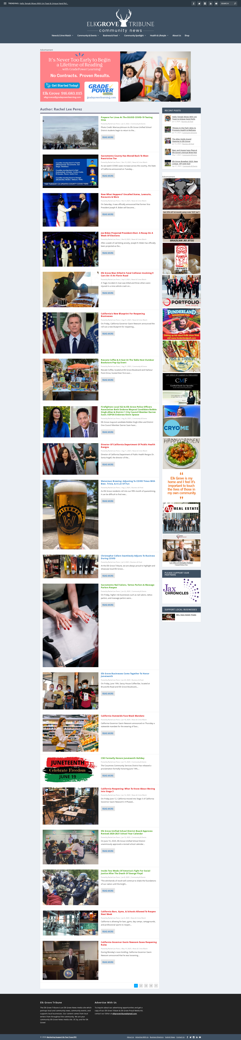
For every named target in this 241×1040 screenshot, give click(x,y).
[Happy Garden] (181, 468)
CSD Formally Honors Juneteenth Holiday (122, 758)
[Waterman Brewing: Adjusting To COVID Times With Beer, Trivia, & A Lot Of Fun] (70, 514)
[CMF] (181, 404)
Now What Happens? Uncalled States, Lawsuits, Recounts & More (126, 195)
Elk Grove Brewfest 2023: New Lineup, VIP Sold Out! (185, 162)
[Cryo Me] (181, 436)
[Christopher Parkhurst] (181, 565)
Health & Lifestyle (158, 35)
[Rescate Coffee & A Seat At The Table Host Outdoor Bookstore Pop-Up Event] (70, 379)
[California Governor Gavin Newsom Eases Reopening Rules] (70, 960)
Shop (187, 35)
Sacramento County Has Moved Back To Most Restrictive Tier (124, 157)
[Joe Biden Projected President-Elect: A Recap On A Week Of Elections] (70, 249)
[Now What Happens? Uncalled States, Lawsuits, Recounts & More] (70, 209)
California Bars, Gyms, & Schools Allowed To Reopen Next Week (128, 913)
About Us (176, 35)
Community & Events (87, 35)
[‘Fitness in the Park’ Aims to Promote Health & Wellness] (168, 129)
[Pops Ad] (181, 209)
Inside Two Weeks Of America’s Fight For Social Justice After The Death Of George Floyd (125, 872)
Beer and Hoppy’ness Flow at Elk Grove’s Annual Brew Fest (184, 151)
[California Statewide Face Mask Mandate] (70, 733)
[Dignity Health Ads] (181, 500)
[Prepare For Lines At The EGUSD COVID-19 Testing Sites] (70, 132)
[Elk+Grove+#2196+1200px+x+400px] (115, 77)
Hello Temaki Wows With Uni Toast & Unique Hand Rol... (44, 3)
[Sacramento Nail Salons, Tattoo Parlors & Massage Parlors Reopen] (70, 625)
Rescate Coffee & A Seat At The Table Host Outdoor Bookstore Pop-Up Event (127, 361)
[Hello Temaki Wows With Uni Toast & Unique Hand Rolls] (168, 118)
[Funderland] (181, 339)
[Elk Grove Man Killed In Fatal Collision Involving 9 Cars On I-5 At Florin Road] (70, 289)
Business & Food (110, 35)
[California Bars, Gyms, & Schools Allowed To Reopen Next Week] (70, 923)
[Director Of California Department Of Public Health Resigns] (70, 459)
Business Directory (157, 1037)
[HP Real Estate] (181, 533)
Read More (107, 137)
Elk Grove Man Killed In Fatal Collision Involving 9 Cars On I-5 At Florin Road (127, 274)
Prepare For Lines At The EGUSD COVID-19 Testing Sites (127, 118)
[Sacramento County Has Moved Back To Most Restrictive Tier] (70, 171)
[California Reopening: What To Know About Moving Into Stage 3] (70, 806)
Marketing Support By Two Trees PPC (62, 1037)
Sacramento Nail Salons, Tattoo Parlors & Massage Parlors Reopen (127, 586)
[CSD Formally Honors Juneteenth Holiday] (70, 769)
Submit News (170, 1037)
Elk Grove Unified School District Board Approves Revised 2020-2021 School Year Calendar (127, 832)
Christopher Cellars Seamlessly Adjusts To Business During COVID (128, 557)
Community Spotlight (134, 35)
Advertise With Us (141, 1037)
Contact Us (180, 1037)
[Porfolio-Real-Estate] (181, 306)
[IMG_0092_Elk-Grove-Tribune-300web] (181, 273)
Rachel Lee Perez (114, 124)
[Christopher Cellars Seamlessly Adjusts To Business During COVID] (70, 566)
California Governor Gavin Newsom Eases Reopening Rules (129, 943)
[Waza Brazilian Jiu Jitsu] (181, 241)
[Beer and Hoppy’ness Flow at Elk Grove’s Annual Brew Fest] (168, 152)
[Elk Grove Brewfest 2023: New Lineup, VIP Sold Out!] (168, 163)
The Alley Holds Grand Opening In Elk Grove (181, 140)
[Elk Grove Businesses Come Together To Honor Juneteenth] (70, 690)
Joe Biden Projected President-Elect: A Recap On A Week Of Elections (127, 234)
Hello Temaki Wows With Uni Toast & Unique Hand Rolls (184, 118)
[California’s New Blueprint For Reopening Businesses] (70, 333)
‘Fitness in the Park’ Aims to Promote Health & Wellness (184, 129)
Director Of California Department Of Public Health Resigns (128, 445)
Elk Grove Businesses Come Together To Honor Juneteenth (125, 675)
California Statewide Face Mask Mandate (122, 715)
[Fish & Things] (181, 371)
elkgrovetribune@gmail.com (124, 1013)
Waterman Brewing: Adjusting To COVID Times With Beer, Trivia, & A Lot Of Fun (128, 482)
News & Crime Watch (61, 35)
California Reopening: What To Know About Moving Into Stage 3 (128, 790)
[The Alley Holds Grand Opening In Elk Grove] (168, 141)
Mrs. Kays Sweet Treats (186, 615)
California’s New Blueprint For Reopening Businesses (123, 315)
